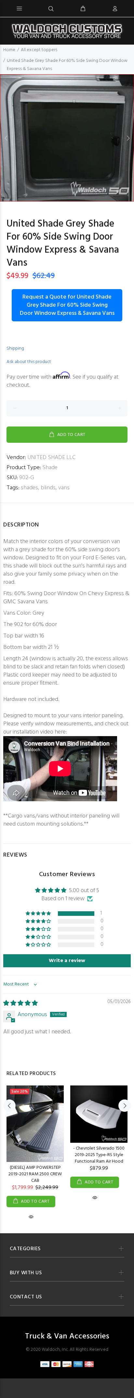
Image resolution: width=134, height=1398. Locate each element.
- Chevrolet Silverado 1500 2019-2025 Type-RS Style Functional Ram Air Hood (99, 1155)
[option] (67, 138)
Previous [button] (6, 138)
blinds (48, 488)
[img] (20, 1003)
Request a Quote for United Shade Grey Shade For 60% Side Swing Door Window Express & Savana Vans (67, 305)
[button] (39, 913)
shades (29, 488)
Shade (50, 467)
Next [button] (128, 138)
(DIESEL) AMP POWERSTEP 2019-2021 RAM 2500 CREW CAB (35, 1174)
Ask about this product (29, 362)
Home (9, 50)
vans (64, 488)
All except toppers (39, 50)
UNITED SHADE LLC (51, 457)
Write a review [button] (67, 961)
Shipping (15, 348)
